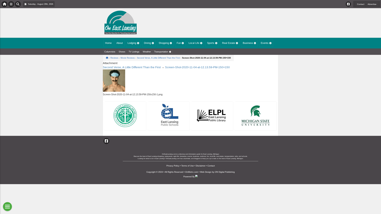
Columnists (109, 51)
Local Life (194, 43)
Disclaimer (201, 166)
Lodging (132, 43)
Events (264, 43)
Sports (210, 43)
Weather (147, 51)
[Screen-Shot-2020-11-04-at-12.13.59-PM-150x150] (114, 91)
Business (248, 43)
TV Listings (134, 51)
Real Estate (228, 43)
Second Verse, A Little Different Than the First (132, 67)
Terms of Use (187, 166)
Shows (122, 51)
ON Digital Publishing (225, 172)
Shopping (164, 43)
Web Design (205, 172)
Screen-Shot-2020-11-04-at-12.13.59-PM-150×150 (197, 67)
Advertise (372, 4)
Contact (360, 4)
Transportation (161, 51)
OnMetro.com (191, 172)
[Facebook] (348, 4)
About (119, 43)
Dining (147, 43)
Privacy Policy (172, 166)
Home (108, 43)
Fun (179, 43)
